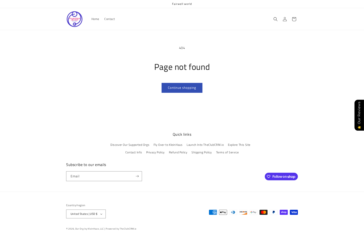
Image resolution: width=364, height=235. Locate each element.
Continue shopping (182, 87)
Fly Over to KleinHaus (168, 144)
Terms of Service (227, 152)
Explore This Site (239, 144)
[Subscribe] (137, 176)
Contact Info (133, 152)
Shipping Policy (201, 152)
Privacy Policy (155, 152)
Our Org (79, 228)
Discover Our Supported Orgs (129, 144)
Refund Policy (178, 152)
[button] (275, 19)
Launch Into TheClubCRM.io (205, 144)
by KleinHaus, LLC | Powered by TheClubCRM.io (110, 228)
